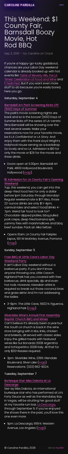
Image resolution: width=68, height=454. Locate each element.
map (27, 172)
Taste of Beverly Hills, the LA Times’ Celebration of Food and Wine (30, 77)
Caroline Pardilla (19, 5)
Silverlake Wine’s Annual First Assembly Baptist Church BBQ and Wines (32, 317)
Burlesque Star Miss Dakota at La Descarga (27, 383)
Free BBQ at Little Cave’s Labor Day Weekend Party (29, 259)
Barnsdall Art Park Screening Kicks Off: (31, 107)
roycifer (60, 447)
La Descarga (46, 404)
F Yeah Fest (12, 83)
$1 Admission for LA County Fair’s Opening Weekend (33, 181)
